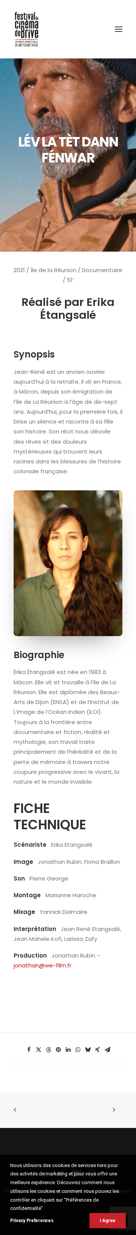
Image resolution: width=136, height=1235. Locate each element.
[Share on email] (107, 1049)
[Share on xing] (97, 1049)
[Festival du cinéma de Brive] (27, 29)
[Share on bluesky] (87, 1049)
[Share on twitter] (38, 1049)
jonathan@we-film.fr (42, 965)
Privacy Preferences (31, 1220)
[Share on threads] (48, 1049)
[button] (118, 29)
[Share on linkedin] (68, 1049)
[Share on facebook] (28, 1049)
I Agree (108, 1220)
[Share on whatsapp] (77, 1049)
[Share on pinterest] (58, 1049)
